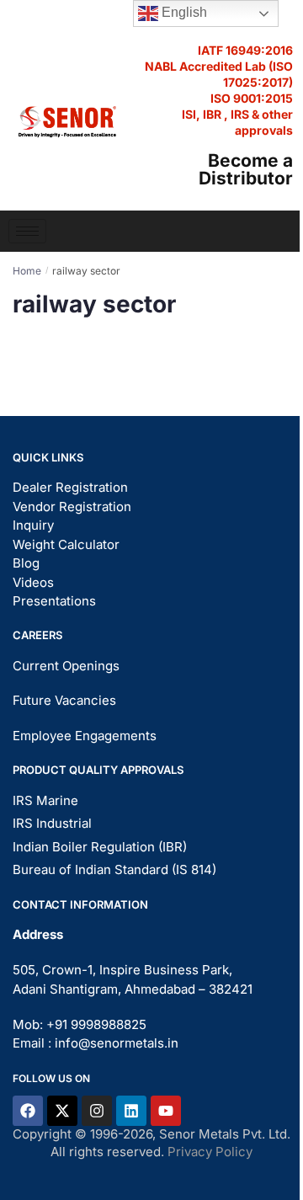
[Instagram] (97, 1111)
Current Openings (66, 666)
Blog (26, 563)
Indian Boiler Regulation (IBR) (100, 847)
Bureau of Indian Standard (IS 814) (114, 869)
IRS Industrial (52, 823)
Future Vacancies (64, 700)
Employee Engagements (85, 736)
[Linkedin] (131, 1111)
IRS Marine (45, 800)
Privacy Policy (209, 1152)
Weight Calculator (66, 544)
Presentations (54, 601)
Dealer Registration (70, 487)
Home (27, 270)
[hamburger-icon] (27, 231)
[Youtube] (166, 1111)
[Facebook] (28, 1111)
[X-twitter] (62, 1111)
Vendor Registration (72, 507)
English (182, 12)
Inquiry (33, 525)
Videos (33, 582)
